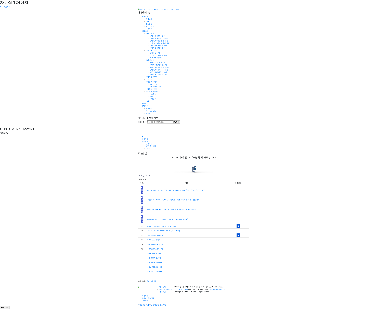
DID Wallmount (155, 87)
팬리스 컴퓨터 (155, 53)
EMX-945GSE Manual (155, 235)
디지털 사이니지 (151, 82)
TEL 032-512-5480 (181, 289)
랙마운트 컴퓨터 (151, 77)
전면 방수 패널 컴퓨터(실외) (160, 43)
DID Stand (153, 84)
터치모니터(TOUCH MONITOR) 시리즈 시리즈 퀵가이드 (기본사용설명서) (173, 200)
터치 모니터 (150, 60)
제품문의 (145, 104)
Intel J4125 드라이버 (154, 267)
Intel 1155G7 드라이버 (155, 244)
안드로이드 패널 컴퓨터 (158, 55)
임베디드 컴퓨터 (151, 50)
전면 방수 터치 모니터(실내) (160, 67)
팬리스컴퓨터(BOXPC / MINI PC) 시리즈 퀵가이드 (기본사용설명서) (171, 209)
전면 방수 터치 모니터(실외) (160, 70)
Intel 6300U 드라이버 (154, 253)
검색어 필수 (142, 122)
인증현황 (149, 24)
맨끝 (155, 281)
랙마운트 (153, 99)
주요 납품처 (150, 26)
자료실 (148, 113)
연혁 (147, 21)
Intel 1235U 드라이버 (154, 240)
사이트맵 (162, 292)
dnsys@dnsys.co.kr (217, 289)
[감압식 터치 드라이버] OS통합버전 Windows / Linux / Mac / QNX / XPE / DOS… (176, 190)
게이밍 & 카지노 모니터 (158, 75)
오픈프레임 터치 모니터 (158, 72)
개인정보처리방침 (165, 289)
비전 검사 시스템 (156, 58)
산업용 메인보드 (151, 89)
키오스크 (149, 79)
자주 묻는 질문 (151, 111)
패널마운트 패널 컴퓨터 (158, 46)
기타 (147, 101)
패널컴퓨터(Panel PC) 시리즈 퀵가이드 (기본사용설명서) (167, 219)
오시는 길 (149, 29)
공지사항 (149, 108)
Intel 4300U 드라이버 (154, 258)
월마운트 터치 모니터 (157, 62)
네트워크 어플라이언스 (154, 91)
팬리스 (152, 96)
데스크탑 (153, 94)
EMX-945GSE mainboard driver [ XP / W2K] (163, 231)
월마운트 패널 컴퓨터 (157, 36)
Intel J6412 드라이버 (154, 262)
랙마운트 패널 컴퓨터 (157, 48)
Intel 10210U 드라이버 (155, 249)
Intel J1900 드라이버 (154, 272)
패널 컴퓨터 (150, 33)
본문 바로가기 (5, 7)
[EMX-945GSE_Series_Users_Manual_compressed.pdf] (238, 235)
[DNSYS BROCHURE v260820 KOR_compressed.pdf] (238, 226)
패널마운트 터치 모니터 (158, 65)
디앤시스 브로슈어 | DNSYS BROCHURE (161, 226)
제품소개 (145, 31)
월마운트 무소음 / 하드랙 (159, 38)
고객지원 (145, 106)
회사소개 (145, 17)
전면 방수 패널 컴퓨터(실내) (160, 41)
